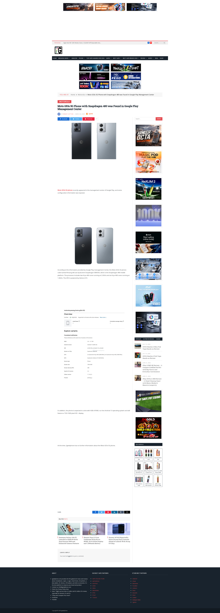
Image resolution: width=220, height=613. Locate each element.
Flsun (133, 590)
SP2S (93, 593)
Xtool (133, 595)
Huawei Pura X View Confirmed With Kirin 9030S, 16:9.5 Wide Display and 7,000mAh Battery (93, 540)
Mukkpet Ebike (136, 600)
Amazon (74, 58)
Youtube (54, 599)
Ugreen (134, 602)
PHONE (81, 58)
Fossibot (134, 586)
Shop (161, 58)
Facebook (54, 597)
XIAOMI (158, 339)
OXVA (93, 586)
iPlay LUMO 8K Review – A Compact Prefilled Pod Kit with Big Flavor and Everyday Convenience (152, 368)
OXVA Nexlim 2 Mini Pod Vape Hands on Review (152, 348)
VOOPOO (95, 583)
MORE (150, 58)
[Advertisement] (110, 26)
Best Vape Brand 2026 (130, 58)
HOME (55, 58)
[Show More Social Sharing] (96, 119)
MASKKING (95, 590)
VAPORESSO (95, 581)
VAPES (108, 58)
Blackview (135, 583)
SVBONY (134, 579)
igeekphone (64, 610)
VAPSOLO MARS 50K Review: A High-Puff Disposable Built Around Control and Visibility (82, 43)
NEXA (93, 588)
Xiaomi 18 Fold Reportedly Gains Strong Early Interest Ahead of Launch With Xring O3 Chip (119, 540)
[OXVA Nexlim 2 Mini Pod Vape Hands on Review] (138, 346)
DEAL (156, 58)
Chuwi (134, 581)
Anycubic (134, 593)
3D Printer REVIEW (148, 339)
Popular (138, 339)
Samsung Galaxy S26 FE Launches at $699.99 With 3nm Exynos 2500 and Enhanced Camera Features (69, 540)
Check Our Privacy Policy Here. (60, 589)
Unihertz (134, 588)
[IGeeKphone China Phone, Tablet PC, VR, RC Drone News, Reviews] (58, 50)
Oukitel (134, 597)
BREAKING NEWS (63, 58)
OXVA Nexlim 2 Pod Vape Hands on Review (152, 357)
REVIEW (143, 58)
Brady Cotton (68, 114)
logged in (69, 556)
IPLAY (94, 595)
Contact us (55, 587)
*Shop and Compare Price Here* (61, 595)
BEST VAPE (116, 58)
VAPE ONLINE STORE (98, 579)
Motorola (64, 101)
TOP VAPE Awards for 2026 (95, 58)
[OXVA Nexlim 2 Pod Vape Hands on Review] (138, 355)
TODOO (94, 597)
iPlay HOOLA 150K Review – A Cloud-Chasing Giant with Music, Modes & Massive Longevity (152, 382)
